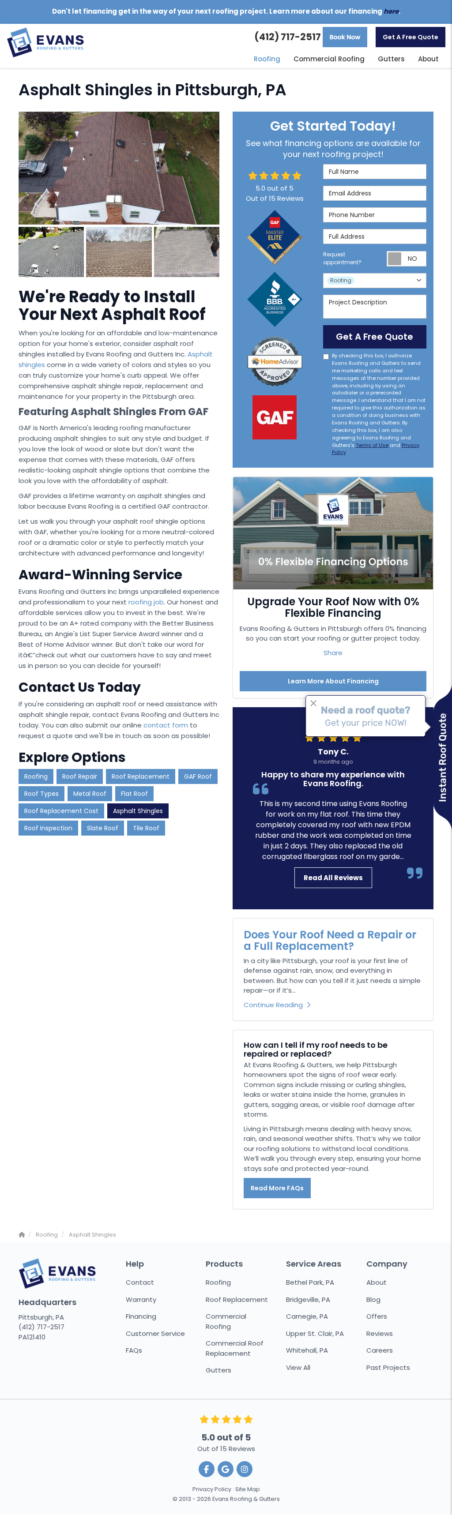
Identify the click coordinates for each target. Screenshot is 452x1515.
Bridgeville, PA (308, 1299)
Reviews (379, 1333)
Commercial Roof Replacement (235, 1348)
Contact (140, 1282)
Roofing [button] (267, 59)
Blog (373, 1299)
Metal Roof (89, 793)
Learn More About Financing (333, 681)
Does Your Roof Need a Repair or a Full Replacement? (330, 940)
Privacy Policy (211, 1489)
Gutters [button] (391, 59)
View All (298, 1367)
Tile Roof (146, 828)
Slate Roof (102, 828)
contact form (165, 725)
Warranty (141, 1299)
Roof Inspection (48, 828)
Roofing (36, 776)
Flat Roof (134, 793)
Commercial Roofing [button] (329, 59)
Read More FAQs (277, 1188)
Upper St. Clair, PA (315, 1333)
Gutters (218, 1370)
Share (333, 652)
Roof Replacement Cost (61, 810)
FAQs (134, 1350)
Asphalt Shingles (138, 810)
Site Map (247, 1489)
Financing (141, 1316)
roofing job (146, 602)
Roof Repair (79, 776)
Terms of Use (372, 445)
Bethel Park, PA (310, 1282)
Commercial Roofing (226, 1321)
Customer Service (155, 1333)
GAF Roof (198, 776)
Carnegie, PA (307, 1316)
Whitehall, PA (307, 1350)
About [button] (428, 59)
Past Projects (388, 1367)
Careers (379, 1350)
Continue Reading (273, 1004)
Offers (376, 1316)
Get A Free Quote (410, 37)
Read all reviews (333, 877)
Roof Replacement (141, 776)
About (376, 1282)
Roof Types (41, 793)
